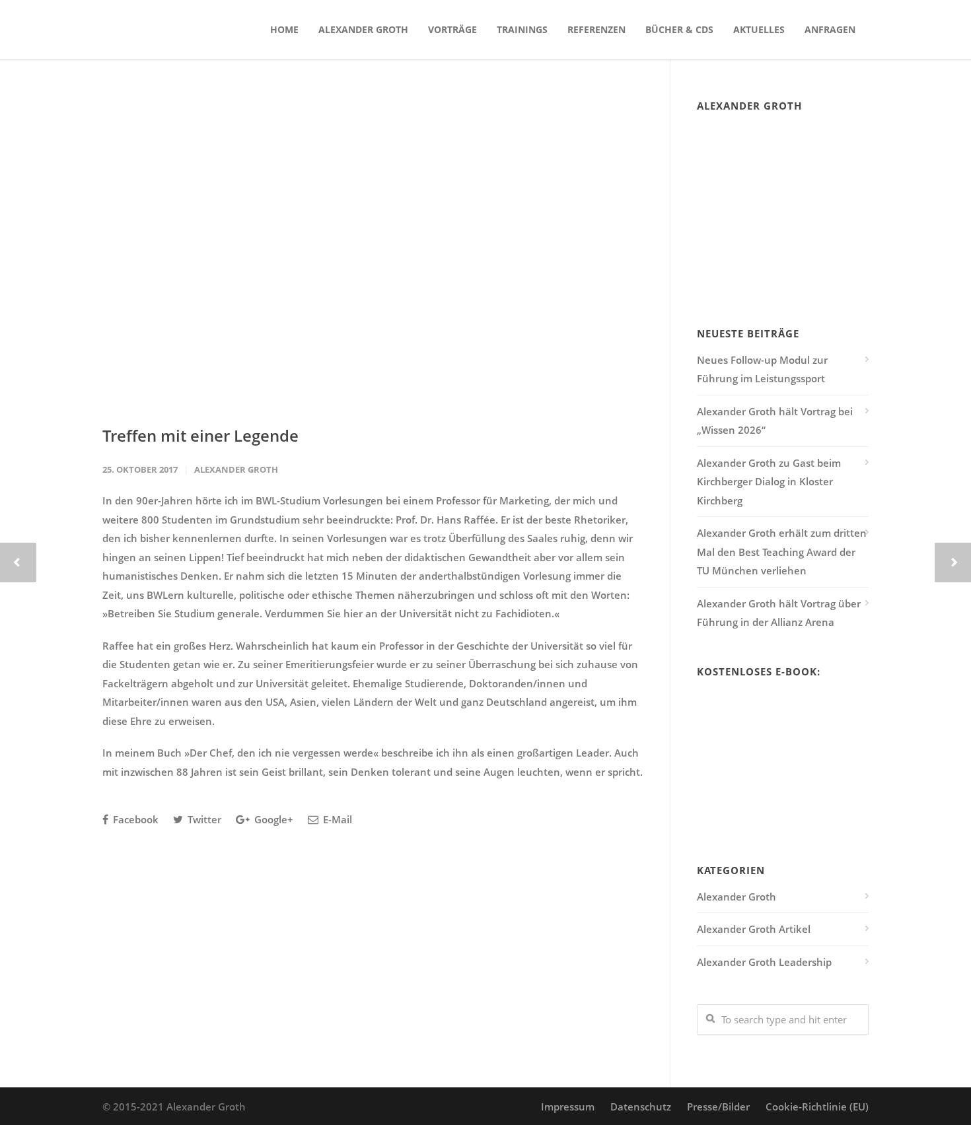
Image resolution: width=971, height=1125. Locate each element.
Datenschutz (640, 1106)
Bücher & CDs (679, 29)
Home (284, 29)
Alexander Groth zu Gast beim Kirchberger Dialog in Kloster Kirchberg (769, 481)
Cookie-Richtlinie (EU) (817, 1106)
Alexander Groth (363, 29)
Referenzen (596, 29)
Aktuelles (759, 29)
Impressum (567, 1106)
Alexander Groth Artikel (753, 929)
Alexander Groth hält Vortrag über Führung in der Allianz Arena (779, 613)
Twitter (203, 819)
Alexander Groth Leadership (764, 962)
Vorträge (452, 29)
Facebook (134, 819)
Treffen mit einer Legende (200, 435)
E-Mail (336, 819)
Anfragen (830, 29)
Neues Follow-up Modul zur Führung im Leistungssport (762, 369)
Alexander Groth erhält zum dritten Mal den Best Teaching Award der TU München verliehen (782, 551)
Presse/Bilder (718, 1106)
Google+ (272, 819)
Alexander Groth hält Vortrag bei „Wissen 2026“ (775, 421)
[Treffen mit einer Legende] (372, 251)
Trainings (522, 29)
